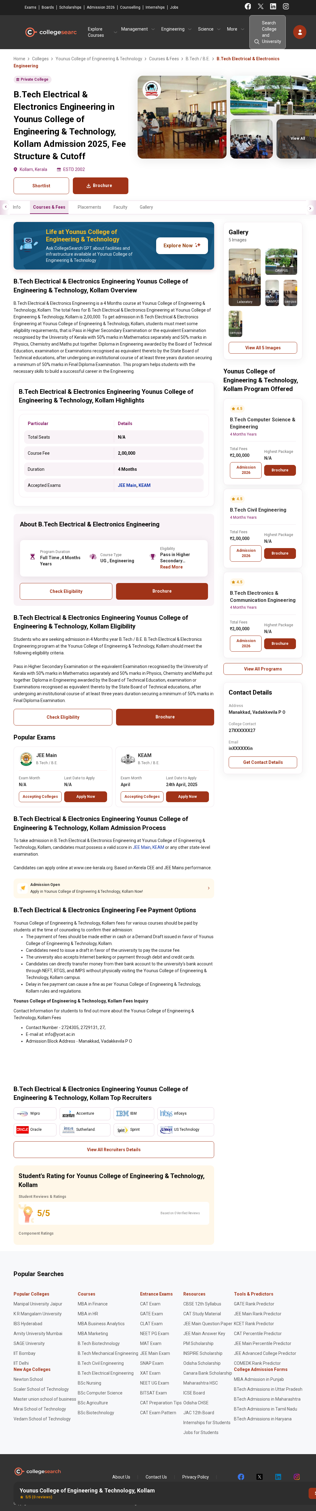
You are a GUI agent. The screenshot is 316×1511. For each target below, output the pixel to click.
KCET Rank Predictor (254, 1323)
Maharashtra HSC (200, 1383)
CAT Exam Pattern (158, 1412)
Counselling (130, 7)
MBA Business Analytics (101, 1323)
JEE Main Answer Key (204, 1333)
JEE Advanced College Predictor (265, 1353)
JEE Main (127, 485)
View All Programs (263, 668)
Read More (171, 566)
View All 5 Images (263, 347)
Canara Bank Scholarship (207, 1373)
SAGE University (29, 1343)
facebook (240, 1477)
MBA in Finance (93, 1303)
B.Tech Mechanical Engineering (108, 1353)
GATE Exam (151, 1313)
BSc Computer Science (100, 1392)
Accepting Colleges (40, 796)
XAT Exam (150, 1373)
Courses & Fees (49, 207)
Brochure (280, 470)
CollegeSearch (51, 32)
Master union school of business (45, 1399)
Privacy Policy (195, 1477)
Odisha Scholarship (202, 1363)
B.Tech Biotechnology (99, 1343)
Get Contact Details (263, 762)
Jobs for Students (200, 1432)
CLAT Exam (151, 1323)
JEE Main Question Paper (207, 1323)
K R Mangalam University (38, 1313)
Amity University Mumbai (38, 1333)
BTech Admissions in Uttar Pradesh (268, 1389)
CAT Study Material (202, 1313)
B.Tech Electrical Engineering (106, 1373)
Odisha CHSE (196, 1402)
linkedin (277, 1477)
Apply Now (85, 796)
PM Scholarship (198, 1343)
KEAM (145, 485)
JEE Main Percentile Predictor (262, 1343)
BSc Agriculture (93, 1402)
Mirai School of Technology (40, 1409)
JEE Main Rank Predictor (257, 1313)
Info (17, 207)
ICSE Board (194, 1392)
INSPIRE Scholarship (202, 1353)
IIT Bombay (24, 1353)
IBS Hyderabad (28, 1323)
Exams (30, 7)
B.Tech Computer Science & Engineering (262, 423)
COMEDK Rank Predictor (257, 1363)
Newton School (28, 1379)
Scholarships (70, 7)
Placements (89, 207)
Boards (48, 7)
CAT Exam (150, 1303)
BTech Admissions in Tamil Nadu (265, 1409)
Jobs (174, 7)
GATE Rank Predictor (254, 1303)
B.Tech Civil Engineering (258, 510)
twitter (259, 1477)
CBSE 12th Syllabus (202, 1303)
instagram (296, 1477)
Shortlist (41, 185)
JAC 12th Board (198, 1412)
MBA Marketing (93, 1333)
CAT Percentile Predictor (258, 1333)
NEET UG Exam (154, 1383)
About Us (121, 1477)
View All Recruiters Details (114, 1149)
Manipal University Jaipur (38, 1303)
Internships (155, 7)
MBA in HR (88, 1313)
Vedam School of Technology (42, 1418)
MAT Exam (150, 1343)
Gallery (146, 207)
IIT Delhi (21, 1363)
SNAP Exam (152, 1363)
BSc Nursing (89, 1383)
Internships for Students (207, 1422)
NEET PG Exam (154, 1333)
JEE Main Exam (155, 1353)
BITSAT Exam (153, 1392)
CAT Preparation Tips (161, 1402)
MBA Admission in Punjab (259, 1379)
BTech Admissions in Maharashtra (267, 1399)
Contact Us (156, 1477)
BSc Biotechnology (96, 1412)
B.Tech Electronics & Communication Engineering (263, 596)
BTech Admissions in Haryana (263, 1418)
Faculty (120, 207)
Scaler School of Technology (41, 1389)
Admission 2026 (101, 7)
